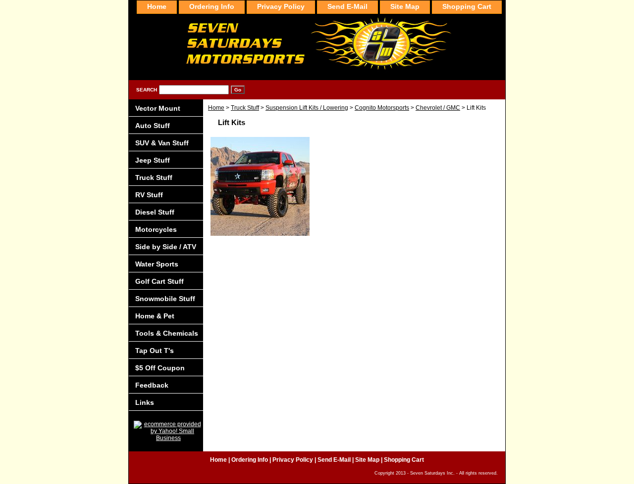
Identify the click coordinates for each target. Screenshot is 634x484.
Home (216, 107)
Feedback (151, 385)
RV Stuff (149, 195)
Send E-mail (347, 6)
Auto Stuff (152, 126)
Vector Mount (157, 108)
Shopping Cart (466, 6)
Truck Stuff (245, 107)
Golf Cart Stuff (159, 281)
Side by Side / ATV (165, 247)
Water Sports (156, 264)
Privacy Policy (281, 6)
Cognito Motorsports (382, 107)
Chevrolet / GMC (438, 107)
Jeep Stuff (152, 160)
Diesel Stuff (154, 212)
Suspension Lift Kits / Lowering (306, 107)
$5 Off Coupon (160, 368)
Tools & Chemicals (166, 333)
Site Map (405, 6)
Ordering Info (211, 6)
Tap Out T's (154, 350)
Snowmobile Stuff (165, 299)
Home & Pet (154, 316)
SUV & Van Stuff (162, 143)
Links (144, 402)
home (156, 6)
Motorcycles (156, 229)
